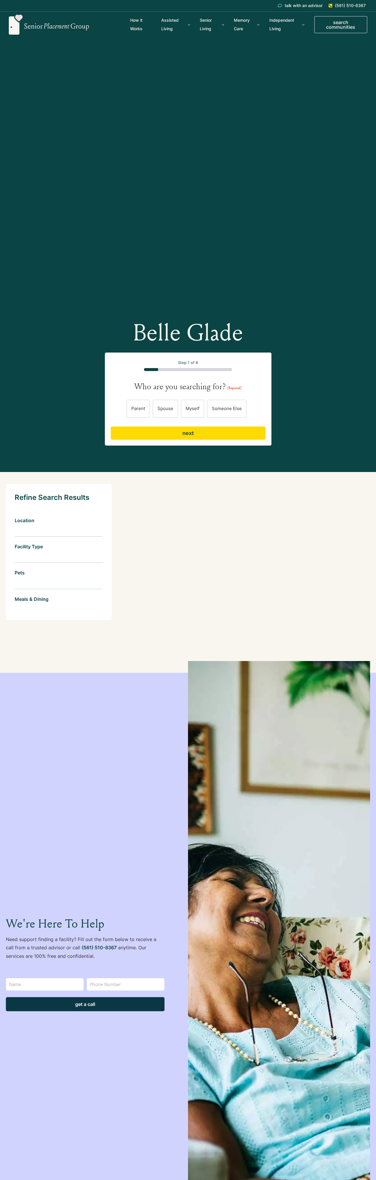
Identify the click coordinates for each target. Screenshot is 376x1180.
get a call (85, 1004)
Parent (138, 408)
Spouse (165, 408)
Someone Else (227, 408)
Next (188, 433)
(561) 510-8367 (99, 947)
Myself (192, 408)
